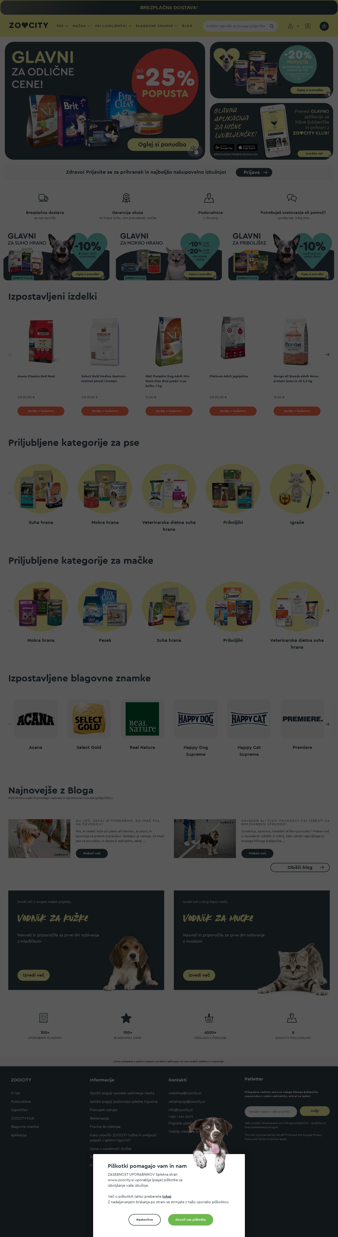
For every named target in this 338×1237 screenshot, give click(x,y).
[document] (170, 1197)
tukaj (166, 1196)
